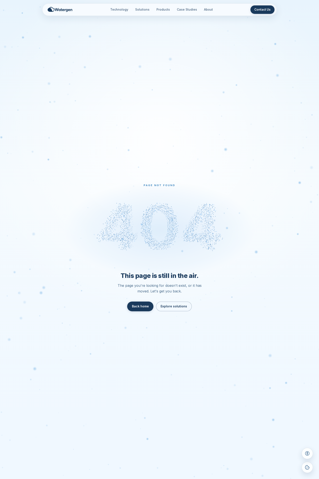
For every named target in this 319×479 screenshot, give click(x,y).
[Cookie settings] (307, 467)
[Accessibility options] (307, 453)
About (208, 9)
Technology (119, 9)
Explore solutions (174, 306)
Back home (140, 306)
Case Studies (187, 9)
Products (163, 9)
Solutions (142, 9)
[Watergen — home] (60, 9)
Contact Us (262, 9)
